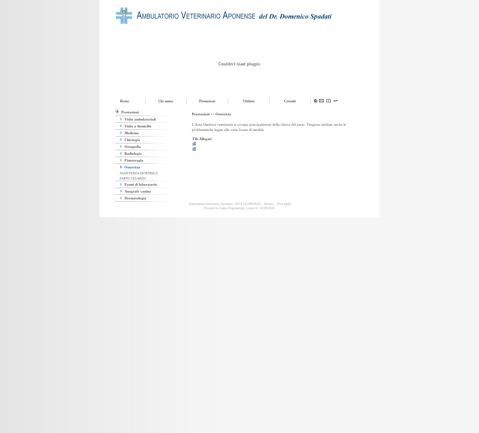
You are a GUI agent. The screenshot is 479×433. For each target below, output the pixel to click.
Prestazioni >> (203, 114)
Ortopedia (132, 147)
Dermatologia (134, 198)
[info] (329, 101)
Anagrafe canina (137, 191)
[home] (315, 101)
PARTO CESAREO (132, 178)
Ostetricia (131, 167)
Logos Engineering (232, 208)
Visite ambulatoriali (139, 119)
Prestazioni (129, 112)
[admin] (335, 101)
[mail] (321, 101)
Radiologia (132, 153)
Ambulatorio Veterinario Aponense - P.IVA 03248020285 (224, 204)
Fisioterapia (133, 160)
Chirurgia (131, 140)
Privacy (269, 204)
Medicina (131, 133)
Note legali (284, 204)
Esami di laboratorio (140, 184)
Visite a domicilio (137, 126)
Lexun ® (251, 208)
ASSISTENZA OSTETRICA (138, 173)
